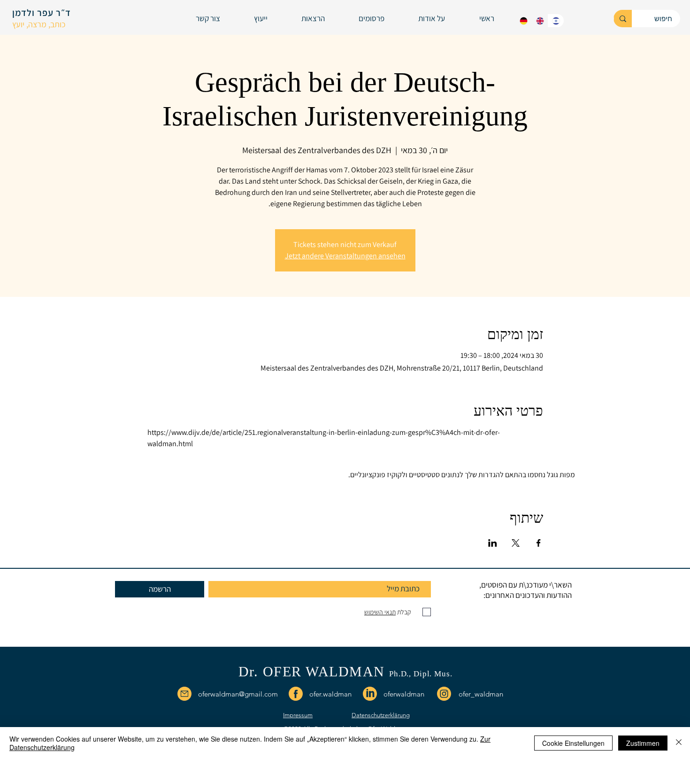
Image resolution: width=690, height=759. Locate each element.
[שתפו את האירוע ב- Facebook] (538, 543)
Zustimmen (642, 743)
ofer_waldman (481, 693)
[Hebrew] (556, 20)
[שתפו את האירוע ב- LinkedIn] (492, 543)
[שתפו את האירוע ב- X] (515, 543)
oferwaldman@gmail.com (238, 693)
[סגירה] (678, 743)
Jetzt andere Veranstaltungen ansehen (345, 256)
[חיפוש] (622, 18)
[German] (523, 20)
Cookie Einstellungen (573, 743)
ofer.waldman (330, 693)
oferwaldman (403, 693)
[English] (539, 20)
